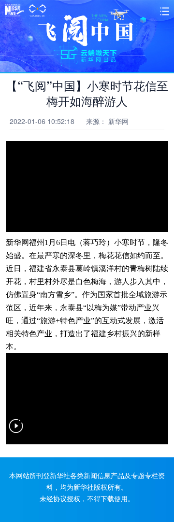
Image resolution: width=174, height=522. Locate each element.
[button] (16, 432)
